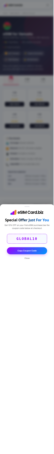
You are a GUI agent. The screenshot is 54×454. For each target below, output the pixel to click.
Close (27, 258)
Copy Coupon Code (27, 250)
